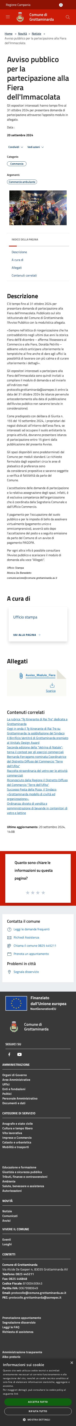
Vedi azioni (33, 147)
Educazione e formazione (19, 1167)
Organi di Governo (14, 1075)
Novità (22, 33)
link (16, 1393)
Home (8, 33)
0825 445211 (25, 1274)
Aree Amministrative (16, 1079)
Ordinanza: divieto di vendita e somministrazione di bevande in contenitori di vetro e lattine (37, 808)
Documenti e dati (13, 1103)
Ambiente (8, 1181)
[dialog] (38, 1392)
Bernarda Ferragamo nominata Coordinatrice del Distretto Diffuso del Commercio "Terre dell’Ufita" (36, 761)
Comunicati (10, 1215)
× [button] (71, 1362)
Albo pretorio (11, 1356)
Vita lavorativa (12, 1133)
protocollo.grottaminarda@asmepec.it (35, 1297)
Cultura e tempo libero (17, 1128)
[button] (38, 1420)
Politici (6, 1093)
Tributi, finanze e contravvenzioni (24, 1176)
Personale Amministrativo (20, 1098)
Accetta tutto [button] (38, 1402)
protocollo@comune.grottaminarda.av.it (38, 1292)
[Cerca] (67, 17)
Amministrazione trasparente (22, 1352)
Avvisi (6, 1220)
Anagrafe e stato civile (17, 1123)
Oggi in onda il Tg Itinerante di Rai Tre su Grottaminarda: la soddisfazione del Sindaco (36, 731)
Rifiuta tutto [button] (38, 1411)
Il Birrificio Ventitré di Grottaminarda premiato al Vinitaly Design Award (37, 740)
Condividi (14, 147)
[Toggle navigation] (7, 16)
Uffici (6, 1084)
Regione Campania (18, 4)
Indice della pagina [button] (25, 239)
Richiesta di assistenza (17, 1331)
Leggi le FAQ (10, 1327)
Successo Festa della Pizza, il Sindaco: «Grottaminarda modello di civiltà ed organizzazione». (32, 794)
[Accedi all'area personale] (61, 5)
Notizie (36, 33)
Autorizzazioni (12, 1190)
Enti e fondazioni (13, 1089)
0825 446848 (18, 1278)
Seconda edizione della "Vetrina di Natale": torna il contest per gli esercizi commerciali (35, 749)
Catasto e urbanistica (16, 1142)
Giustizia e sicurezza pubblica (22, 1172)
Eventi (6, 1239)
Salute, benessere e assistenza (23, 1186)
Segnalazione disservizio (19, 1322)
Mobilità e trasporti (15, 1147)
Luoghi (7, 1244)
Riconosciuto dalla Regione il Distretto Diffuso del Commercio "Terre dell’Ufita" (37, 782)
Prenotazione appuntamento (21, 1317)
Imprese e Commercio (17, 1137)
